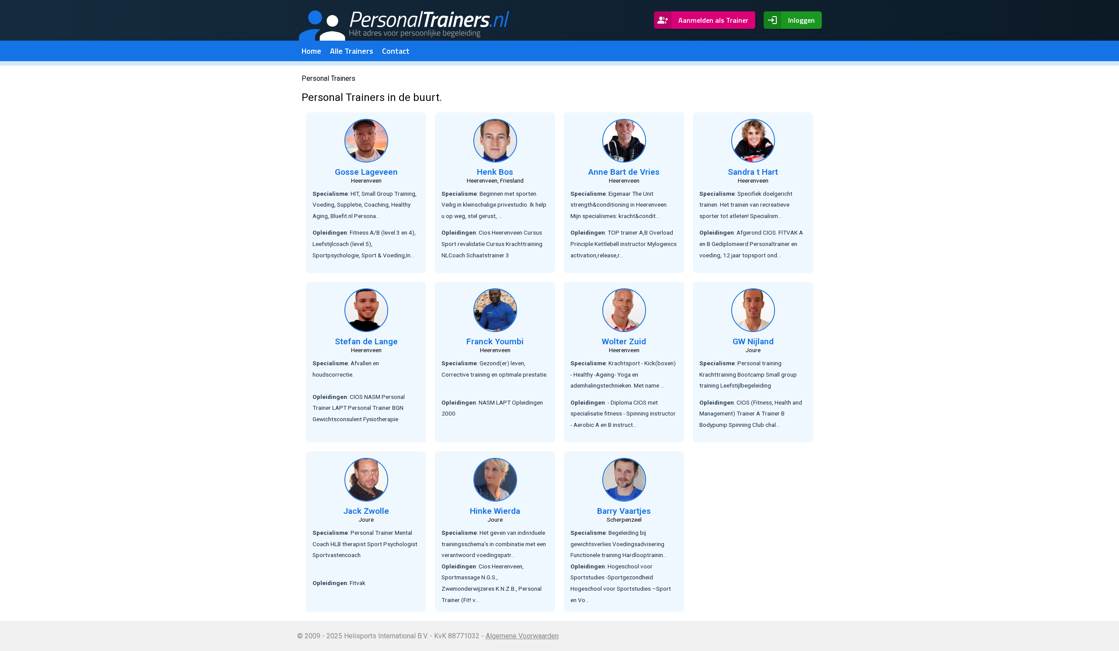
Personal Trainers (328, 78)
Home (311, 51)
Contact (396, 51)
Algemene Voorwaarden (522, 636)
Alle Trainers (351, 51)
